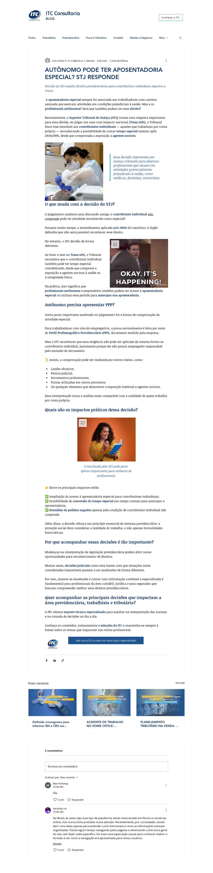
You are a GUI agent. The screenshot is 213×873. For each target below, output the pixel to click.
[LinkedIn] (162, 29)
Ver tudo (180, 682)
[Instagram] (157, 29)
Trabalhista (49, 37)
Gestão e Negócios (141, 37)
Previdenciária (70, 37)
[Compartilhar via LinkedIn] (54, 660)
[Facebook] (171, 29)
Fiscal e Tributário (96, 37)
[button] (180, 37)
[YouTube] (166, 29)
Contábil (118, 37)
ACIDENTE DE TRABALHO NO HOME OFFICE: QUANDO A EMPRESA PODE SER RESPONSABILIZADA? (105, 724)
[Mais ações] (166, 61)
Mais (162, 37)
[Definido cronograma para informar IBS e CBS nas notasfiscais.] (52, 702)
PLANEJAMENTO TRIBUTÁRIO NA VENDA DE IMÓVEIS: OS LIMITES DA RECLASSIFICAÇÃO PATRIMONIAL (159, 724)
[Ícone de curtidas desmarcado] (55, 800)
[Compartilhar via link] (62, 660)
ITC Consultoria (63, 13)
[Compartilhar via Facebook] (46, 660)
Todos (32, 37)
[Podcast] (176, 29)
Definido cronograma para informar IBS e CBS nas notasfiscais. (50, 724)
